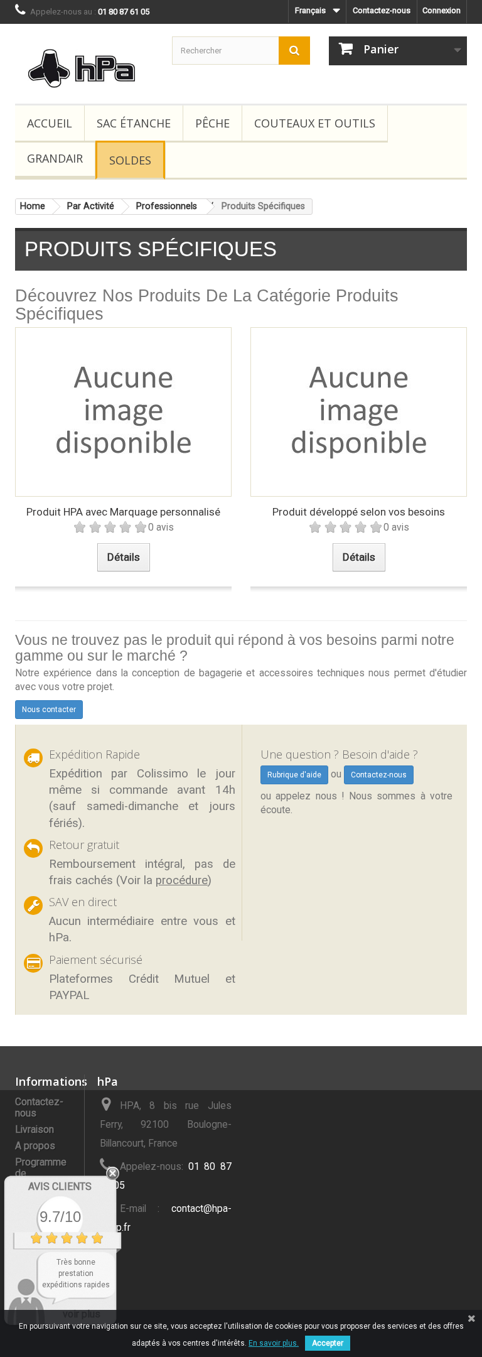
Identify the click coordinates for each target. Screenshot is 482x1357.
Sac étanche (134, 123)
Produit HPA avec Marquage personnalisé (123, 511)
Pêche (212, 123)
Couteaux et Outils (314, 123)
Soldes (130, 160)
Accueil (49, 123)
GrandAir (55, 158)
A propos (35, 1146)
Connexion (441, 10)
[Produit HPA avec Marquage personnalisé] (123, 411)
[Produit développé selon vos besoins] (359, 411)
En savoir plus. (274, 1343)
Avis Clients (60, 1186)
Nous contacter (49, 709)
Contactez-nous (381, 10)
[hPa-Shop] (84, 68)
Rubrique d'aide (294, 774)
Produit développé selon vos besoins (358, 511)
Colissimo (162, 774)
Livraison (34, 1129)
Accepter (327, 1343)
